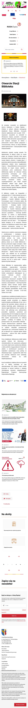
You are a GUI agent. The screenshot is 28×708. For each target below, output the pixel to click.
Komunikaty (4, 648)
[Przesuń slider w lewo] (9, 556)
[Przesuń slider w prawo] (19, 556)
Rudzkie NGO (13, 44)
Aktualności (22, 77)
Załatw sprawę (5, 663)
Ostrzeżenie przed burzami (14, 66)
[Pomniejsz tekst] (12, 11)
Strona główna (5, 77)
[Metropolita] (3, 564)
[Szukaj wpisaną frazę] (22, 49)
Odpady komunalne (14, 543)
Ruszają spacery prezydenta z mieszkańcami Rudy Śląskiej (14, 440)
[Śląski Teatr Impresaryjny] (20, 564)
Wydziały (3, 668)
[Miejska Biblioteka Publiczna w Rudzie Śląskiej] (16, 564)
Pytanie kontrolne (5, 610)
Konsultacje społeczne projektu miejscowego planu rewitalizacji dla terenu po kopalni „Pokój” (14, 411)
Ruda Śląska (13, 34)
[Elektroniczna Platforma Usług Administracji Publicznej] (22, 15)
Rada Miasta (4, 667)
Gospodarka (13, 41)
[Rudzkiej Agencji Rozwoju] (8, 564)
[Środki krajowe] (4, 14)
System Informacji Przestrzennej (8, 657)
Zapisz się (14, 615)
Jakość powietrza (5, 650)
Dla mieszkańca (13, 37)
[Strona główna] (14, 25)
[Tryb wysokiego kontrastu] (8, 11)
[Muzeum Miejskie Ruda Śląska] (12, 564)
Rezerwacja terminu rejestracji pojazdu (14, 526)
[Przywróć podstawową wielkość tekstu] (15, 11)
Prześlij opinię (7, 503)
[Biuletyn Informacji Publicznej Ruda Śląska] (14, 18)
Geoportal (4, 658)
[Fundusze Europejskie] (12, 14)
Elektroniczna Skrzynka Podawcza (9, 670)
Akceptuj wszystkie (20, 704)
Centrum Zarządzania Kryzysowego (9, 652)
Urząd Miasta (12, 31)
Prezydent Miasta (5, 665)
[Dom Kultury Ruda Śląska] (24, 564)
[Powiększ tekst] (20, 11)
